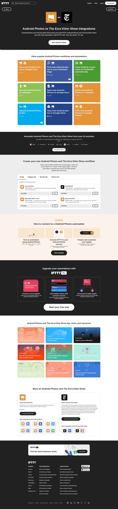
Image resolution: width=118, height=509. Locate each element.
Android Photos (34, 28)
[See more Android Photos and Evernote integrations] (50, 431)
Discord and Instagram (44, 469)
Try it (55, 193)
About (61, 502)
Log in (102, 3)
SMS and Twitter (43, 482)
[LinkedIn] (71, 503)
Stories (30, 472)
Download (22, 409)
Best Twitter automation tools (66, 472)
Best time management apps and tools (69, 474)
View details (23, 193)
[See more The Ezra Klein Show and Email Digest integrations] (67, 431)
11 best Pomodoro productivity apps (68, 485)
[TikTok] (85, 503)
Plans (96, 3)
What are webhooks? (65, 482)
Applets (30, 474)
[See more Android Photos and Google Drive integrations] (38, 424)
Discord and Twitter (43, 493)
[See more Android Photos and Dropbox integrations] (38, 431)
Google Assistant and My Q (45, 477)
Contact (51, 502)
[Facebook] (68, 503)
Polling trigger (29, 188)
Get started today (59, 42)
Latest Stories (64, 466)
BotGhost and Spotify (44, 480)
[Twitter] (82, 503)
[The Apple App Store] (85, 466)
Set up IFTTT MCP (59, 149)
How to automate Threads (66, 488)
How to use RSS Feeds (65, 480)
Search (30, 485)
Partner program (44, 502)
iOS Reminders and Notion (45, 485)
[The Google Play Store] (85, 469)
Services (30, 469)
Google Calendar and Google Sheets (47, 474)
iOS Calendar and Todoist (45, 488)
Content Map (31, 482)
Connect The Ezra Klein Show (71, 418)
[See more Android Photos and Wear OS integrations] (25, 431)
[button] (59, 252)
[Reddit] (89, 503)
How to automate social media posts (68, 491)
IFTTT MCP (30, 477)
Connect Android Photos (28, 413)
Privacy (56, 502)
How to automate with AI (65, 469)
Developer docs (32, 491)
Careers (37, 502)
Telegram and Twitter (44, 491)
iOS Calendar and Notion (45, 472)
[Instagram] (75, 503)
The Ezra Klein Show (63, 28)
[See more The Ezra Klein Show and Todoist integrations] (80, 431)
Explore (89, 3)
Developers (31, 502)
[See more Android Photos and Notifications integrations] (50, 424)
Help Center (31, 480)
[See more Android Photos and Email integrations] (25, 424)
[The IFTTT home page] (5, 3)
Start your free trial (59, 307)
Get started (110, 3)
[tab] (22, 177)
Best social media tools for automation (69, 493)
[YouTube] (78, 503)
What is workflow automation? (67, 477)
